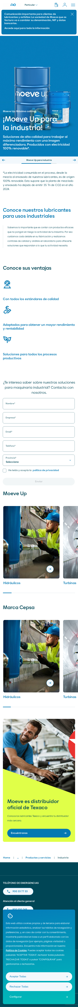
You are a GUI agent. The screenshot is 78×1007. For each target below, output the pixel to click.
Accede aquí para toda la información (27, 28)
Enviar (39, 481)
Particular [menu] (30, 5)
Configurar (16, 996)
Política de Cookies (16, 950)
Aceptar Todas (18, 976)
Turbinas (69, 583)
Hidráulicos (11, 583)
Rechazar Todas (19, 986)
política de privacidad (46, 470)
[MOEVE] (12, 5)
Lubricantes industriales (39, 160)
